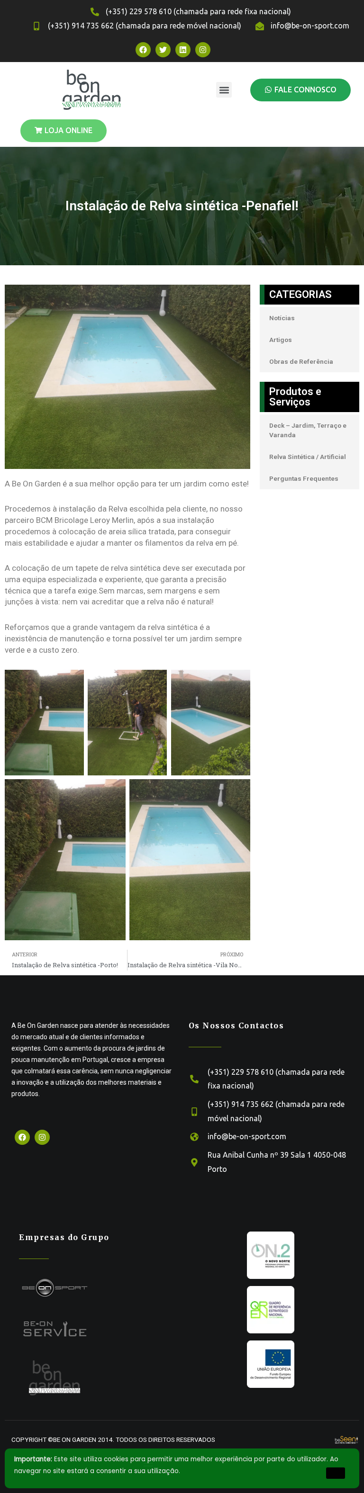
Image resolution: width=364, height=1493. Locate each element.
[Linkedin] (183, 49)
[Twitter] (163, 49)
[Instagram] (202, 49)
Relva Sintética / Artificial (307, 456)
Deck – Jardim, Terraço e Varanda (307, 430)
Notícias (282, 318)
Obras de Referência (301, 361)
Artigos (280, 339)
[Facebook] (143, 49)
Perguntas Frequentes (303, 478)
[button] (224, 90)
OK (335, 1473)
